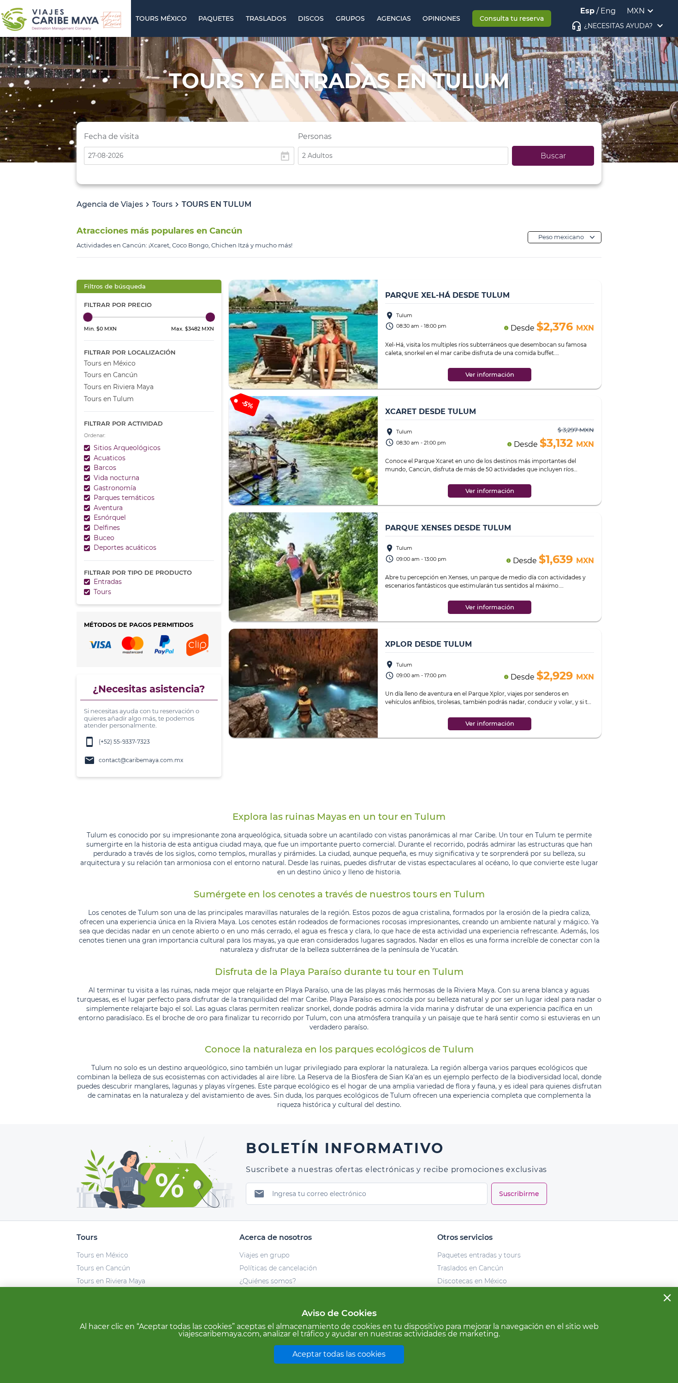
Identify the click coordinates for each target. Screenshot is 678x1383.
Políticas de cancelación (278, 1268)
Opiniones (441, 18)
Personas (315, 136)
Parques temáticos (124, 497)
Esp (587, 10)
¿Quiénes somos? (267, 1281)
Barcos (105, 467)
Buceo (104, 538)
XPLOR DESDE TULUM (428, 644)
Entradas (108, 581)
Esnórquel (110, 517)
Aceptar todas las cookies (339, 1354)
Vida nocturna (116, 478)
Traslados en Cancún (470, 1268)
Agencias (394, 18)
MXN (636, 10)
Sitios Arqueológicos (127, 448)
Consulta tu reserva (512, 18)
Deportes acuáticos (125, 547)
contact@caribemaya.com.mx (133, 760)
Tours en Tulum (109, 399)
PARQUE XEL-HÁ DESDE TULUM (447, 295)
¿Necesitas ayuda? (618, 26)
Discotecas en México (472, 1281)
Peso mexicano (561, 237)
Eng (608, 10)
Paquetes (216, 18)
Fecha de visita (111, 136)
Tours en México (110, 363)
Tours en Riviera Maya (119, 387)
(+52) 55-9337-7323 (117, 741)
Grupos (350, 18)
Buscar (553, 155)
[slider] (87, 317)
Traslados (266, 18)
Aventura (108, 508)
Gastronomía (115, 488)
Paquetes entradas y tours (479, 1255)
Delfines (107, 527)
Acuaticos (109, 458)
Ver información (489, 374)
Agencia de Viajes (110, 204)
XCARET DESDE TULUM (430, 411)
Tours (162, 204)
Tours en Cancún (110, 375)
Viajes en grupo (264, 1255)
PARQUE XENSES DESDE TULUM (448, 527)
